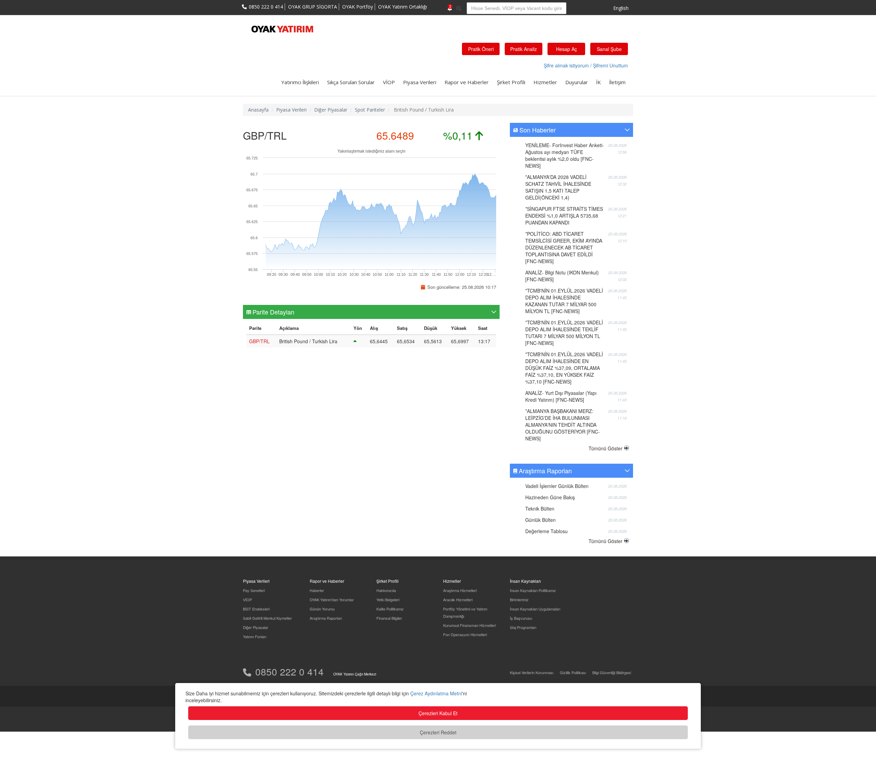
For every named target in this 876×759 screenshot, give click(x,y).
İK (598, 82)
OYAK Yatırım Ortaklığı (402, 6)
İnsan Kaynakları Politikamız (533, 590)
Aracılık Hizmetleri (458, 599)
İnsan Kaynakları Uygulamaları (535, 609)
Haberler (317, 590)
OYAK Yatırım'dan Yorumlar (332, 599)
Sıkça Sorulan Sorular (351, 82)
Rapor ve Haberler (467, 82)
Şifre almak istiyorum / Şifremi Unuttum (586, 65)
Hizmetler (545, 82)
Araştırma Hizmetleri (460, 590)
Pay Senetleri (254, 590)
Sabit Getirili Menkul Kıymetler (267, 618)
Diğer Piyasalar (330, 109)
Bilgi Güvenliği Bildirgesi (611, 672)
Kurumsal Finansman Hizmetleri (469, 625)
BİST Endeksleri (256, 609)
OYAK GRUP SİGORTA (312, 6)
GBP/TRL (259, 341)
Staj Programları (523, 627)
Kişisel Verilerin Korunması (531, 672)
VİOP (389, 82)
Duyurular (576, 82)
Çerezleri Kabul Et (438, 713)
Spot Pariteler (370, 109)
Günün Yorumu (322, 609)
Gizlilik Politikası (573, 672)
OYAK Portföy (357, 6)
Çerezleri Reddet (438, 732)
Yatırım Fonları (254, 636)
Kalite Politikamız (390, 609)
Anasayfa (258, 109)
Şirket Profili (511, 82)
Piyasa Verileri (419, 82)
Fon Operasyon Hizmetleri (465, 634)
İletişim (617, 82)
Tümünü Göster (605, 448)
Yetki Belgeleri (387, 599)
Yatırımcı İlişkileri (300, 82)
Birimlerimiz (519, 599)
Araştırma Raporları (326, 618)
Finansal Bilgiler (389, 618)
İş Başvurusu (521, 618)
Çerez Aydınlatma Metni (436, 693)
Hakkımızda (386, 590)
